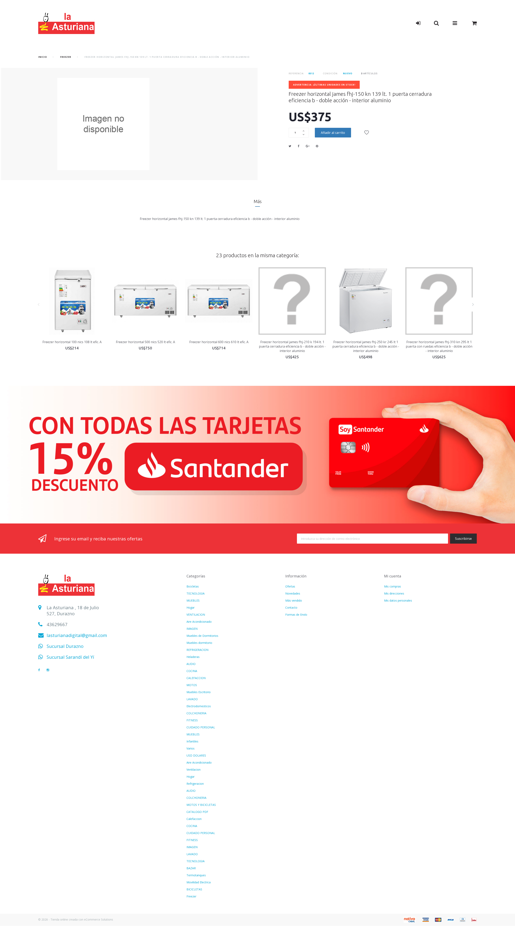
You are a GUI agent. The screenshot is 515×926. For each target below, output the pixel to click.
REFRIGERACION (197, 650)
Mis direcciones (394, 593)
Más (258, 201)
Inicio (42, 56)
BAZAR (191, 868)
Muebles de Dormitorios (202, 636)
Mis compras (392, 586)
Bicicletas (192, 586)
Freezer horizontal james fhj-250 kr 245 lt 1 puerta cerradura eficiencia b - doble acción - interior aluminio (365, 346)
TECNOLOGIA (195, 593)
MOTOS (191, 685)
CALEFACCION (196, 678)
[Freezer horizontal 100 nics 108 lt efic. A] (72, 301)
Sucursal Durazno (65, 646)
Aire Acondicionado (199, 622)
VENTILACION (195, 614)
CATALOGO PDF (197, 812)
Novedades (292, 593)
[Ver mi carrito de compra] (474, 23)
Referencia (296, 73)
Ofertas (290, 586)
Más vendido (293, 600)
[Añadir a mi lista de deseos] (366, 133)
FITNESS (192, 720)
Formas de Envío (296, 614)
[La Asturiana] (66, 23)
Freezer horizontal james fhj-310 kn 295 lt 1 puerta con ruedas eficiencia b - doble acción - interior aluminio (439, 346)
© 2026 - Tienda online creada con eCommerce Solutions (75, 919)
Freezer (65, 56)
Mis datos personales (398, 600)
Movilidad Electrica (198, 882)
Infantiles (192, 741)
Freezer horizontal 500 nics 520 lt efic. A (145, 342)
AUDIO (191, 664)
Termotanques (196, 875)
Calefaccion (194, 819)
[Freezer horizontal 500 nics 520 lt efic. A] (145, 301)
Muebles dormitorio (199, 643)
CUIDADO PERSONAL (200, 727)
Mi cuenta (392, 576)
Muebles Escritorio (198, 692)
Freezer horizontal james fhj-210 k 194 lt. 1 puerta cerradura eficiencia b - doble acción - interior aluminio (292, 346)
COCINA (191, 671)
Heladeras (193, 657)
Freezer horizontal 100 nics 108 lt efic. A (72, 342)
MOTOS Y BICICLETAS (201, 805)
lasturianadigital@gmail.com (77, 635)
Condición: (330, 73)
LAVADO (192, 699)
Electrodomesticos (198, 706)
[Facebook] (39, 670)
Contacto (291, 607)
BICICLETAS (194, 889)
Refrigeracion (195, 784)
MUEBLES (193, 600)
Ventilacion (193, 769)
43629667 (57, 624)
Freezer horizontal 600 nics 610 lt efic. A (218, 342)
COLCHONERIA (196, 713)
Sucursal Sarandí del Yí (70, 657)
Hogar (190, 607)
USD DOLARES (196, 755)
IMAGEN (192, 629)
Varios (190, 748)
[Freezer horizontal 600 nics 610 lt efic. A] (218, 301)
